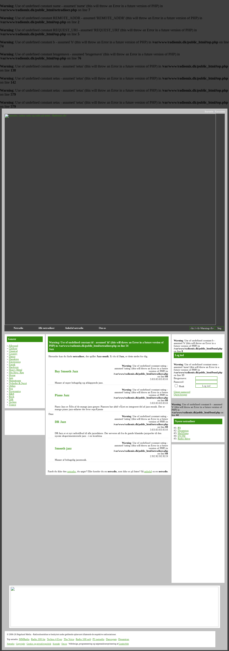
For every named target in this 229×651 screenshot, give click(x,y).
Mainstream (15, 380)
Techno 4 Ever (54, 639)
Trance (12, 404)
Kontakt (56, 644)
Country (13, 353)
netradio (71, 471)
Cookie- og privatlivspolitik (39, 644)
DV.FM (181, 436)
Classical (13, 351)
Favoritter (220, 111)
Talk (11, 399)
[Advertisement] (85, 111)
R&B (11, 394)
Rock (11, 396)
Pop (11, 388)
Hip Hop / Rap (16, 372)
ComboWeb (124, 644)
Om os (102, 328)
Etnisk (12, 364)
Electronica (15, 361)
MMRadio (24, 639)
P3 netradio (98, 639)
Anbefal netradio (74, 328)
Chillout (13, 348)
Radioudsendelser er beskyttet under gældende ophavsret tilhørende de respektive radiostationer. (74, 634)
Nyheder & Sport (18, 383)
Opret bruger (180, 394)
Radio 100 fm (38, 639)
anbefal (148, 471)
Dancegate (111, 639)
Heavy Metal (15, 369)
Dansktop (14, 359)
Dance (12, 356)
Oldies (12, 385)
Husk (181, 386)
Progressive (15, 391)
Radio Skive (184, 438)
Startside (209, 111)
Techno (13, 402)
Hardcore (14, 367)
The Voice (69, 639)
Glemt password (182, 392)
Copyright (20, 644)
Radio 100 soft (83, 639)
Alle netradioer (46, 328)
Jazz (11, 377)
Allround (13, 345)
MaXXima (183, 433)
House (12, 375)
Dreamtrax (183, 430)
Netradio (18, 328)
